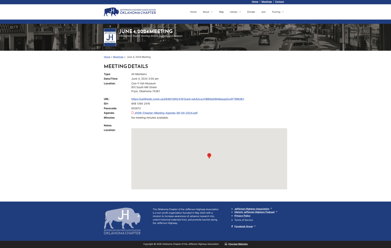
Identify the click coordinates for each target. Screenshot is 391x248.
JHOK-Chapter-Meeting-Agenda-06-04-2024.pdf (165, 112)
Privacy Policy (242, 215)
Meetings (266, 1)
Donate (251, 11)
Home (255, 1)
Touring (276, 11)
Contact (279, 1)
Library (233, 11)
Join (263, 11)
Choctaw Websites (238, 244)
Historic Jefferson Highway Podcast (254, 212)
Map (221, 11)
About (206, 11)
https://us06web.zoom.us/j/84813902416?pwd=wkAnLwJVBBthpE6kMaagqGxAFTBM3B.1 (187, 99)
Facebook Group (243, 226)
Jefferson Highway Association (251, 208)
